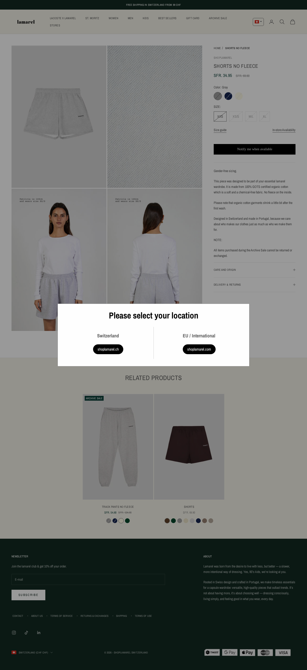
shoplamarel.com (199, 349)
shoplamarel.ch (108, 349)
